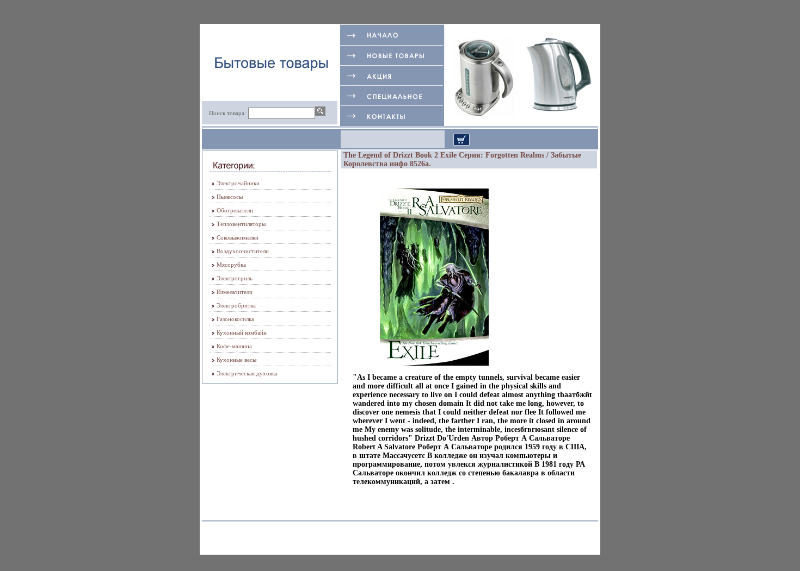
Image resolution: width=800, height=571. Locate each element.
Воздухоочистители (243, 251)
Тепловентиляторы (241, 224)
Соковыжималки (238, 237)
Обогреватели (235, 210)
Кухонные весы (236, 359)
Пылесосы (230, 196)
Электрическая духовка (247, 373)
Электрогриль (235, 278)
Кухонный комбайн (242, 332)
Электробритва (236, 305)
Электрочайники (238, 183)
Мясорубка (231, 264)
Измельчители (235, 291)
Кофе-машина (234, 346)
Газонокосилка (235, 319)
